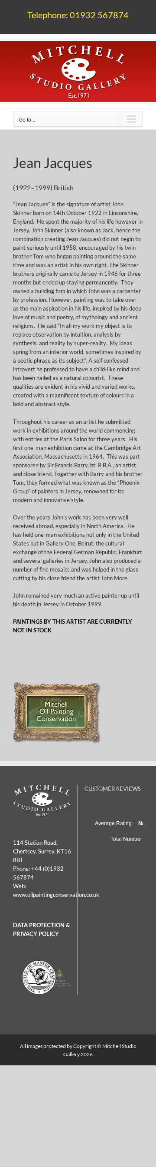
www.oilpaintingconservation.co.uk (56, 894)
